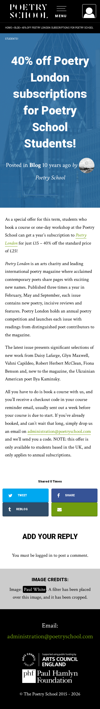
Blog (17, 27)
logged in (44, 555)
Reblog (21, 509)
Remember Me (44, 80)
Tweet (22, 495)
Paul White (34, 589)
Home (8, 27)
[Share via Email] (74, 509)
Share (69, 495)
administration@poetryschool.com (59, 431)
